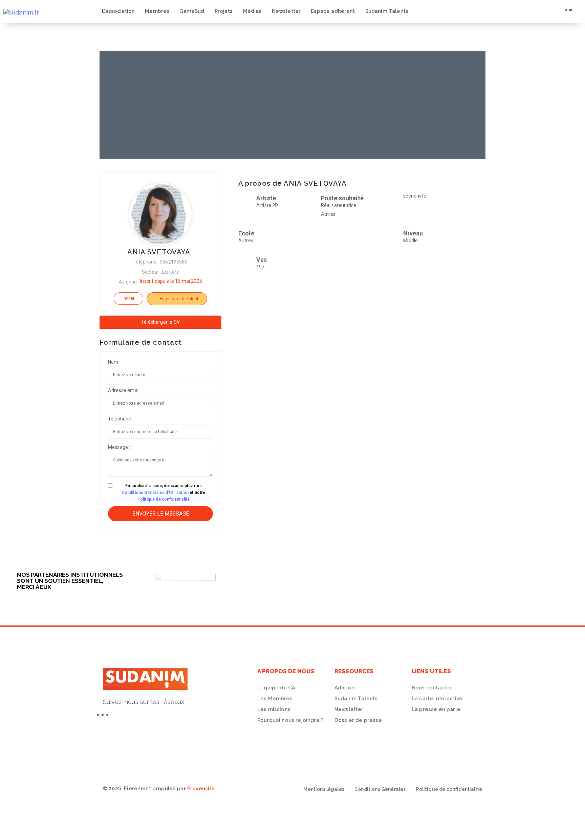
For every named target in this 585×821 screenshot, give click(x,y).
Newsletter (286, 11)
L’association (118, 11)
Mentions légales (323, 789)
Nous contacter (432, 688)
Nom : (114, 362)
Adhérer (344, 688)
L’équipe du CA (276, 688)
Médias (252, 11)
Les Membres (274, 698)
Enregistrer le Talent (178, 298)
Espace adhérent (333, 11)
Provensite (201, 788)
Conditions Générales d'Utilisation (155, 492)
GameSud (191, 11)
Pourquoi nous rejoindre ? (290, 720)
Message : (119, 447)
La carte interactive (437, 698)
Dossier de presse (358, 720)
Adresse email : (125, 390)
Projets (224, 11)
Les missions (273, 709)
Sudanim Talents (386, 11)
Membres (157, 11)
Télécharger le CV (160, 322)
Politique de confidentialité (163, 499)
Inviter (128, 298)
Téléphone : (120, 418)
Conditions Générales (380, 789)
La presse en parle (436, 709)
